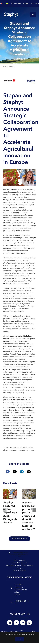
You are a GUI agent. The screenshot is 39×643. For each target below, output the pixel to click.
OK (19, 639)
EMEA (11, 67)
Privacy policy (14, 631)
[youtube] (22, 622)
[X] (14, 471)
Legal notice (3, 631)
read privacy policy (28, 634)
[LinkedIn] (22, 471)
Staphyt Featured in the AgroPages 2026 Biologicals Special (10, 512)
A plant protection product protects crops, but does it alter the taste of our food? (29, 516)
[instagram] (29, 622)
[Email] (29, 471)
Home (5, 67)
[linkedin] (9, 622)
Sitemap (32, 631)
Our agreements (23, 631)
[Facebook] (7, 471)
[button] (4, 510)
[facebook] (16, 622)
